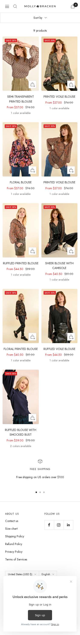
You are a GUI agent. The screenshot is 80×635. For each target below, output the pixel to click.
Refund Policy (13, 544)
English (46, 574)
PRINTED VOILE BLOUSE (59, 96)
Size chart (11, 528)
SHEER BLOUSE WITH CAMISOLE (59, 265)
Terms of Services (16, 559)
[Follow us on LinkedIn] (68, 525)
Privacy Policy (13, 552)
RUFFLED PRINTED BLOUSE (20, 263)
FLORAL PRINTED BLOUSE (21, 349)
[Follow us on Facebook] (49, 525)
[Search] (15, 6)
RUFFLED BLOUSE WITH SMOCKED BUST (20, 432)
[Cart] (73, 6)
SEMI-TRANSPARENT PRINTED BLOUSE (20, 98)
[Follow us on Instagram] (59, 525)
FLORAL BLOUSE (21, 182)
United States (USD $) (20, 574)
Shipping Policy (14, 536)
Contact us (11, 521)
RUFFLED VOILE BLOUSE (59, 349)
